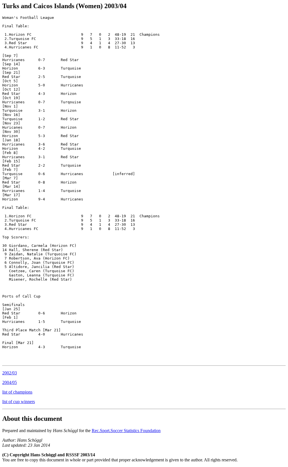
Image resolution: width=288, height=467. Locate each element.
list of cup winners (18, 401)
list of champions (17, 392)
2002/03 (9, 372)
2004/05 (9, 382)
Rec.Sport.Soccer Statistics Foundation (126, 430)
